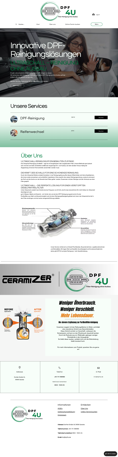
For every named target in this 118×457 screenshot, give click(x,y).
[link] (43, 118)
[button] (101, 117)
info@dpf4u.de (98, 376)
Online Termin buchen (89, 412)
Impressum (62, 415)
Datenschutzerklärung (66, 412)
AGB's (60, 408)
